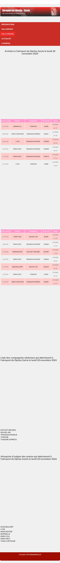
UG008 (46, 282)
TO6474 (46, 156)
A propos (5, 43)
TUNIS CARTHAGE (17, 134)
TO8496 (46, 149)
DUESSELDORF (17, 267)
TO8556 (46, 141)
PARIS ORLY (17, 149)
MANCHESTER (17, 252)
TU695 (46, 126)
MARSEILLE (17, 126)
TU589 (46, 164)
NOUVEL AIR (33, 236)
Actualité (6, 39)
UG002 (46, 134)
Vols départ (7, 29)
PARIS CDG (17, 236)
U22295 (46, 252)
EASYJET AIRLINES (33, 252)
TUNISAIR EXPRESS (33, 134)
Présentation (7, 24)
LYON (17, 141)
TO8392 (46, 244)
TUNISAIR (33, 126)
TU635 (46, 274)
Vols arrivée (7, 34)
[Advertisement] (30, 86)
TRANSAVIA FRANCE (33, 141)
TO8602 (46, 259)
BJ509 (46, 236)
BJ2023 (46, 267)
